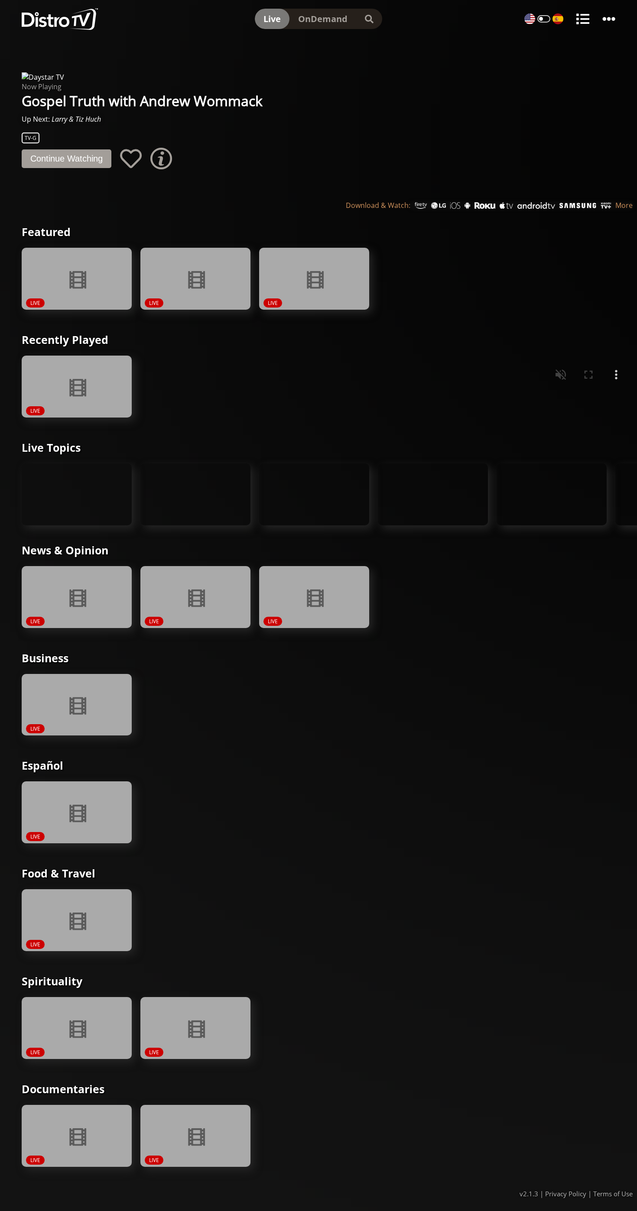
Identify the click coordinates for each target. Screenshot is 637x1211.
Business (45, 658)
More (624, 205)
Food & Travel (58, 873)
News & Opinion (65, 550)
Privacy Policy (565, 1193)
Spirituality (52, 981)
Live (272, 19)
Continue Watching (66, 158)
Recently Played (65, 339)
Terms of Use (613, 1193)
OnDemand (323, 19)
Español (42, 765)
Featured (46, 231)
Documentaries (63, 1088)
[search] (369, 19)
